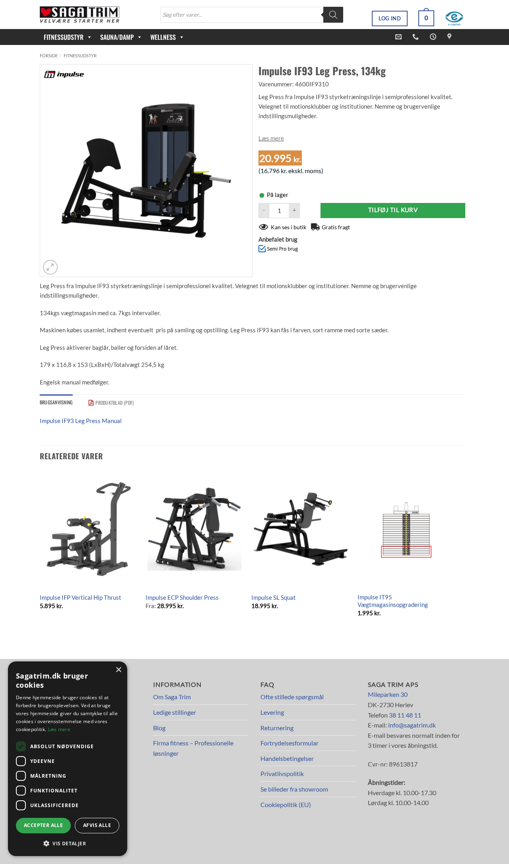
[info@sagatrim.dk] (399, 37)
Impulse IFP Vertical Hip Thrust (80, 597)
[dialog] (67, 758)
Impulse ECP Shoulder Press (182, 597)
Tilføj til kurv (393, 210)
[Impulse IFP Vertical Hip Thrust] (89, 529)
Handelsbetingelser (287, 758)
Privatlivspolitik (282, 773)
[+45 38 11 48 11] (416, 37)
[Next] (455, 556)
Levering (272, 712)
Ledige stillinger (174, 712)
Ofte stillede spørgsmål (292, 696)
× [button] (118, 670)
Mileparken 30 (388, 694)
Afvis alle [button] (97, 825)
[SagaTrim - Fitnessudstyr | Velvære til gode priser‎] (79, 14)
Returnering (276, 727)
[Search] (333, 15)
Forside (49, 55)
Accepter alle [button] (43, 825)
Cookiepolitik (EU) (285, 804)
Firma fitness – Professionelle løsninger (193, 748)
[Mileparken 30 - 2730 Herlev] (450, 37)
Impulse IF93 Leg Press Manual (81, 420)
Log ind (390, 18)
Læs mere (271, 138)
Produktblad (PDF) (114, 402)
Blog (159, 727)
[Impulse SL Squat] (300, 529)
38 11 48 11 (405, 715)
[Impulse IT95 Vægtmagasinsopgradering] (406, 529)
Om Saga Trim (172, 696)
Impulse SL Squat (273, 597)
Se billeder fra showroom (294, 789)
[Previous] (40, 556)
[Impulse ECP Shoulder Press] (195, 529)
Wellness (163, 37)
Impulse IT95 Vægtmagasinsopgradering (392, 601)
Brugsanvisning (56, 402)
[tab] (56, 402)
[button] (426, 18)
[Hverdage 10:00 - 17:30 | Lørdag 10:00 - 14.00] (434, 37)
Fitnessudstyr (80, 55)
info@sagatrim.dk (412, 725)
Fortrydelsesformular (289, 743)
